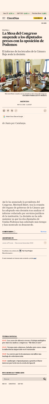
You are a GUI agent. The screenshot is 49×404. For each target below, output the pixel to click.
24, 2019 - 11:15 (24, 104)
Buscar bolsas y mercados (13, 373)
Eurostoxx (12, 384)
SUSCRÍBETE (38, 18)
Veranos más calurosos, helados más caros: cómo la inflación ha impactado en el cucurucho (24, 348)
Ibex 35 (5, 13)
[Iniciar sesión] (45, 18)
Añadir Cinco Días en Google (14, 116)
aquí (35, 258)
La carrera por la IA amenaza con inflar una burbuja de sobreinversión (21, 355)
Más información (7, 253)
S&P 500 (20, 13)
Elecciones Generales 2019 (24, 243)
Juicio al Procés (7, 243)
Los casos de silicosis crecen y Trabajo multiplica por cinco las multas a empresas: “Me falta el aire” (24, 342)
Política (5, 30)
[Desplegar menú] (3, 18)
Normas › (44, 231)
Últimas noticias (9, 336)
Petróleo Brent (36, 13)
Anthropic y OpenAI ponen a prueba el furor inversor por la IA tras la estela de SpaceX (22, 362)
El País (44, 23)
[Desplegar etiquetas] (45, 242)
